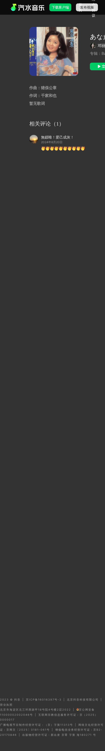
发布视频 (87, 7)
